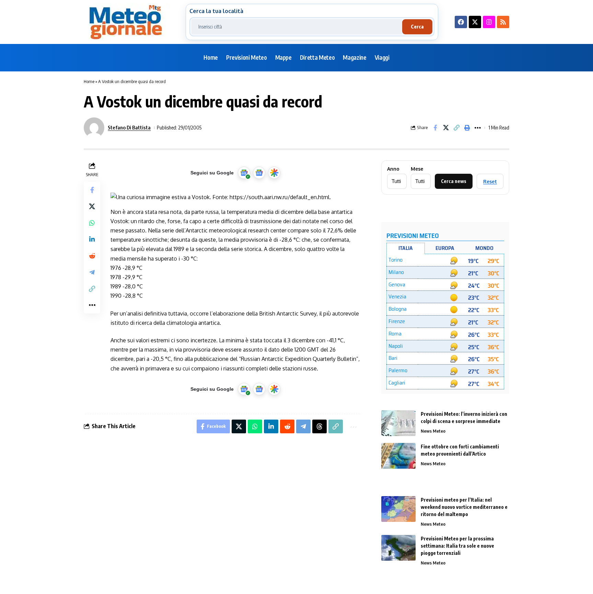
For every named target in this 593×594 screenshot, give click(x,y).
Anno (393, 169)
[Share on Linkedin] (92, 239)
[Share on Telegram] (92, 272)
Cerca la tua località (216, 11)
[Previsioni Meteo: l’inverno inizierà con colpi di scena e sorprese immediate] (398, 423)
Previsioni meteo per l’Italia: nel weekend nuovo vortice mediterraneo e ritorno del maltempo (464, 507)
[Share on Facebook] (435, 127)
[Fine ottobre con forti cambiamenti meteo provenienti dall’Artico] (398, 456)
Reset (490, 181)
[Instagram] (489, 22)
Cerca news (453, 181)
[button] (456, 127)
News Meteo (433, 431)
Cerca (417, 27)
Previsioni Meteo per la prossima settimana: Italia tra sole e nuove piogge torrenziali (457, 546)
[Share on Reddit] (92, 256)
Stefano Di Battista (129, 127)
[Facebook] (461, 22)
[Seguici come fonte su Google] (244, 173)
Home (89, 81)
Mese (417, 169)
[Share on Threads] (319, 426)
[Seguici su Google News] (259, 173)
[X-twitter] (475, 22)
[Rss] (503, 22)
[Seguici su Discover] (274, 173)
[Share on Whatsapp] (92, 223)
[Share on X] (446, 127)
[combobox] (296, 26)
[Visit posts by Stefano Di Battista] (94, 127)
